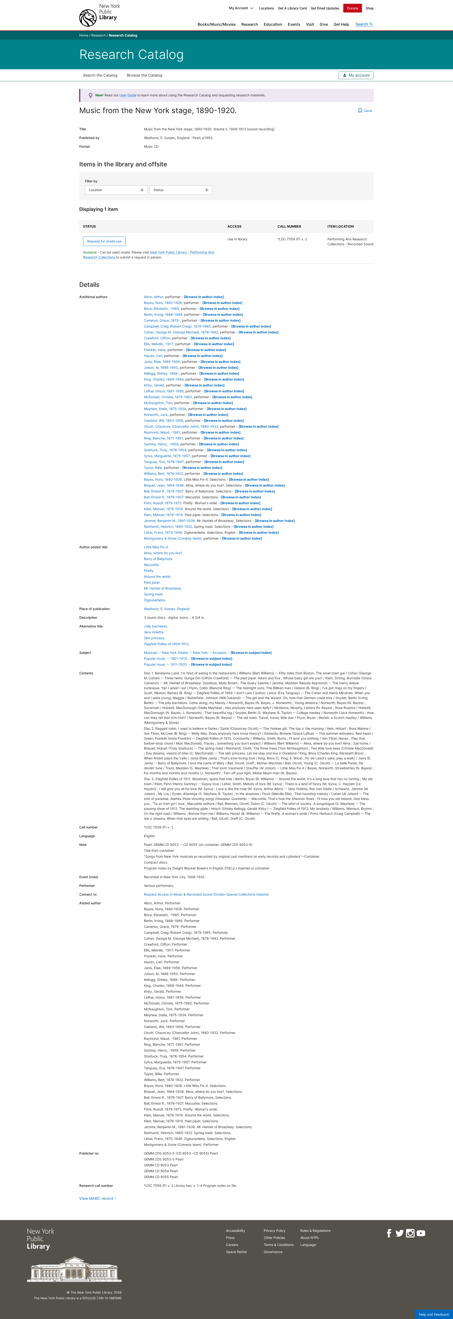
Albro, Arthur (153, 297)
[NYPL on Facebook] (388, 1233)
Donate (352, 8)
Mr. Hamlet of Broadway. (163, 588)
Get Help (341, 24)
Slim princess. (154, 638)
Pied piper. (152, 582)
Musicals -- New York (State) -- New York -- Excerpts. (185, 653)
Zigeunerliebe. (155, 600)
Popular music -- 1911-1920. (166, 664)
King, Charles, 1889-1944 (164, 379)
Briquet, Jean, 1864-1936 (164, 485)
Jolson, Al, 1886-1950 (161, 367)
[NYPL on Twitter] (399, 1233)
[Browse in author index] (204, 297)
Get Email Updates (325, 8)
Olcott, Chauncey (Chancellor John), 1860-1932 (181, 426)
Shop (370, 8)
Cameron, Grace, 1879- (162, 320)
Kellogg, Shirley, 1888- (161, 373)
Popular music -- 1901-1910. (166, 658)
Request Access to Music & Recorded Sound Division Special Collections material (206, 894)
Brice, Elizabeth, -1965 (161, 309)
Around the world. (157, 576)
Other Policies (274, 1238)
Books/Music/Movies (217, 24)
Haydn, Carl (153, 356)
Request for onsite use (104, 241)
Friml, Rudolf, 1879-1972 (162, 503)
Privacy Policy (274, 1231)
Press (230, 1238)
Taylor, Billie (153, 468)
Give (324, 24)
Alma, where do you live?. (163, 553)
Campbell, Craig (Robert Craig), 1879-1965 (177, 326)
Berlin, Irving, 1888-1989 (163, 314)
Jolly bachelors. (156, 626)
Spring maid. (154, 594)
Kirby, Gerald (154, 385)
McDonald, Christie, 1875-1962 (168, 397)
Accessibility (235, 1231)
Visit (310, 24)
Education (273, 24)
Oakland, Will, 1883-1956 (163, 420)
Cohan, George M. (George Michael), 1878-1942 (181, 332)
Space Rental (236, 1252)
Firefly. (149, 571)
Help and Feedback (434, 1314)
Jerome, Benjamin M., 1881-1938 (169, 521)
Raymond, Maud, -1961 (162, 432)
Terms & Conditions (279, 1245)
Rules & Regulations (315, 1231)
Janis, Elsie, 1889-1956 (162, 362)
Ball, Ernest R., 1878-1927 (164, 491)
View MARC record (96, 1198)
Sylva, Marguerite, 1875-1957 (167, 456)
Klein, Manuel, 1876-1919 (163, 509)
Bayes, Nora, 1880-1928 (163, 303)
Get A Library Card (292, 8)
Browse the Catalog (144, 75)
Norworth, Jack (156, 415)
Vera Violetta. (154, 632)
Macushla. (151, 565)
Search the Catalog (100, 75)
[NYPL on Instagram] (410, 1233)
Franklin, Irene (155, 350)
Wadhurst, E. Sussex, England (167, 609)
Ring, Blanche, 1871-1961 (163, 438)
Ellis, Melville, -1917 (158, 344)
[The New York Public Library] (99, 15)
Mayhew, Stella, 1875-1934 (165, 409)
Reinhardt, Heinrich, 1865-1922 (168, 526)
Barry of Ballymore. (158, 559)
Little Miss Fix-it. (156, 547)
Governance (273, 1252)
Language (308, 1245)
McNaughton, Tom (158, 403)
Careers (232, 1245)
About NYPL (309, 1238)
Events (294, 24)
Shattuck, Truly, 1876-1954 (165, 450)
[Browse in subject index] (251, 653)
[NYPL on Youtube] (420, 1233)
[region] (226, 241)
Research (249, 24)
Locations (266, 8)
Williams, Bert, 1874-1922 (163, 473)
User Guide (127, 95)
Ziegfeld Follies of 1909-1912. (166, 644)
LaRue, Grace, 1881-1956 (164, 391)
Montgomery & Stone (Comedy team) (172, 538)
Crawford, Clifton (157, 338)
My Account (238, 8)
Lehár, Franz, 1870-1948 (163, 532)
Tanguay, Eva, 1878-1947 (164, 462)
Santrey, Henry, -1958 (161, 444)
